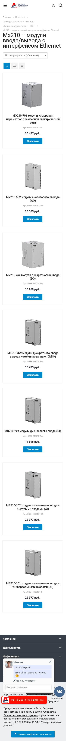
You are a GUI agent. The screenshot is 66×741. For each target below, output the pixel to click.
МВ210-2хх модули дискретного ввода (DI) (33, 431)
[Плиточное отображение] (7, 66)
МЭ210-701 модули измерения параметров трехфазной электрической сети (33, 119)
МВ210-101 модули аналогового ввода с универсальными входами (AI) (32, 585)
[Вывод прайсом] (22, 66)
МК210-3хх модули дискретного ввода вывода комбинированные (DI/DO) (32, 354)
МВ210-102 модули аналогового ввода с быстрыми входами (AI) (32, 507)
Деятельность (12, 647)
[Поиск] (60, 6)
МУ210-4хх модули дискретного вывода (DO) (32, 276)
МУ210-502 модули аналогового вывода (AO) (33, 198)
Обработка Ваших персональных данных (30, 713)
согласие (15, 711)
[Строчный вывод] (14, 66)
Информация (11, 656)
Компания (9, 638)
